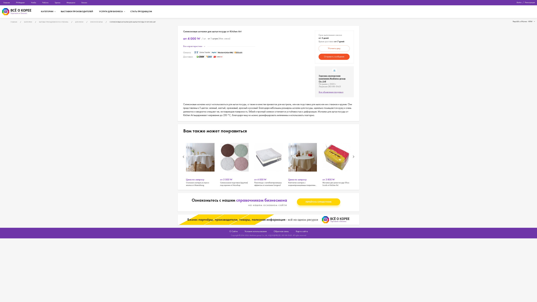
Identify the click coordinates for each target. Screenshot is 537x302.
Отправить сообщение (334, 56)
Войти (519, 2)
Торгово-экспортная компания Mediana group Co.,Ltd (332, 78)
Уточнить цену (334, 48)
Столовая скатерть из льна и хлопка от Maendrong (200, 162)
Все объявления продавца (331, 92)
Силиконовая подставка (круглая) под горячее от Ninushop (234, 162)
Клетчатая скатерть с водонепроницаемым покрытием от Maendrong (302, 162)
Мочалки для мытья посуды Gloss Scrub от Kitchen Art (336, 162)
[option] (200, 162)
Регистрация (530, 2)
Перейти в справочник (319, 201)
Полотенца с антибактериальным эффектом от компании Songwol (268, 162)
